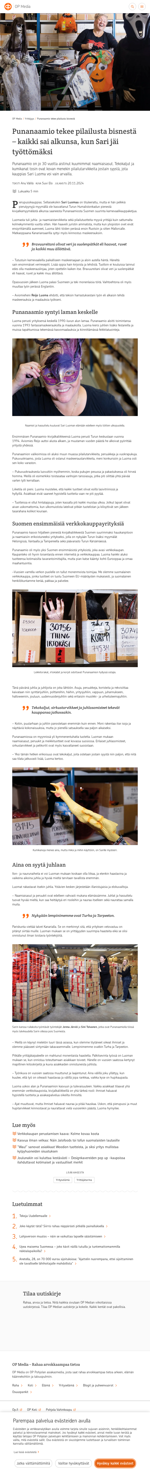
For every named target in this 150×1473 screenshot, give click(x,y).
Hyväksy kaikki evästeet (115, 1463)
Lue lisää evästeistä (25, 1452)
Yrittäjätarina (84, 1180)
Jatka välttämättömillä (33, 1463)
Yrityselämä (63, 1180)
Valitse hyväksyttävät (73, 1463)
